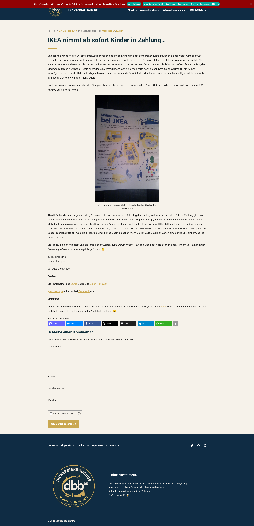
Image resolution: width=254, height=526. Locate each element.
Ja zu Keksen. (134, 4)
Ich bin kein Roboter (63, 413)
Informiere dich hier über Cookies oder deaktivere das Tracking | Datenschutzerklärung (181, 4)
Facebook (84, 291)
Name (51, 376)
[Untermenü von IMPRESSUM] (205, 10)
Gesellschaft (108, 30)
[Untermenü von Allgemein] (73, 445)
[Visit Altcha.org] (79, 413)
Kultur (119, 30)
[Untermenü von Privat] (57, 445)
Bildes (74, 283)
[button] (56, 323)
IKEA (163, 306)
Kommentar (54, 346)
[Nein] (250, 4)
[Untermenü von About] (136, 10)
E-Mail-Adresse (56, 388)
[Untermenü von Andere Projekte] (159, 10)
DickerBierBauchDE (84, 10)
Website (52, 400)
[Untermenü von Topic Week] (106, 445)
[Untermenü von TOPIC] (118, 445)
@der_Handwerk (99, 283)
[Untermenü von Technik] (88, 445)
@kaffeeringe (55, 291)
